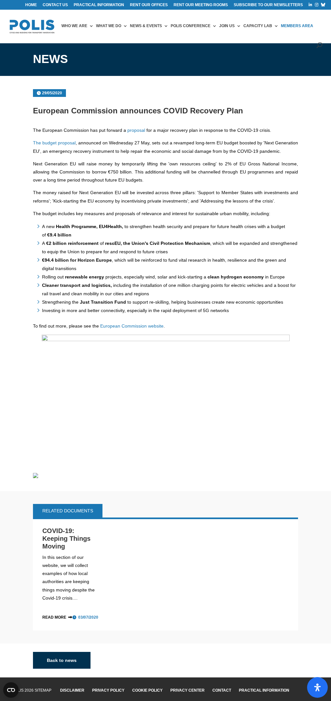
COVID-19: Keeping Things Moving (66, 538)
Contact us (55, 5)
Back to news (62, 660)
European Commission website (132, 326)
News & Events (146, 26)
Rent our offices (149, 5)
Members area (297, 26)
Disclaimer (72, 690)
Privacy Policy (108, 690)
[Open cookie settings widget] (11, 690)
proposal (136, 130)
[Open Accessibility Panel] (317, 687)
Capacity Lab (257, 26)
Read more (54, 617)
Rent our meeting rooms (201, 5)
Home (31, 5)
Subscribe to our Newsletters (268, 5)
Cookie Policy (147, 690)
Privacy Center (187, 690)
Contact (221, 690)
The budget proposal (54, 142)
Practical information (99, 5)
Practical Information (264, 690)
